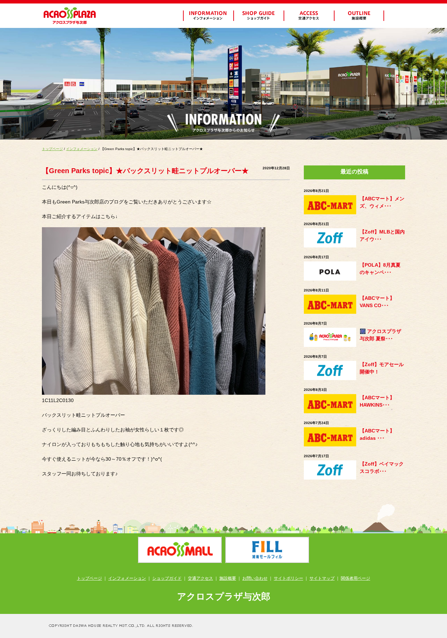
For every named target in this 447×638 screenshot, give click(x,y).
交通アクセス (200, 578)
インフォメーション (81, 149)
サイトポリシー (288, 578)
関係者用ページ (355, 578)
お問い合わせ (255, 578)
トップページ (52, 149)
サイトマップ (322, 578)
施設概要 (227, 578)
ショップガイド (167, 578)
